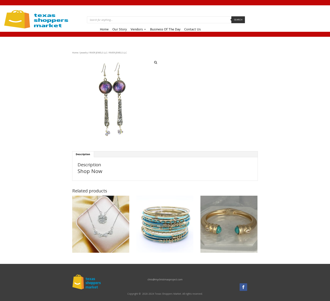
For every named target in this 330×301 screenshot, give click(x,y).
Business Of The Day (165, 29)
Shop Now (90, 171)
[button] (156, 62)
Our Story (119, 29)
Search (238, 19)
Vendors (137, 29)
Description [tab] (83, 154)
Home (104, 29)
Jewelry (84, 52)
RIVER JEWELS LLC (98, 52)
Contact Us (192, 29)
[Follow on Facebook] (243, 287)
